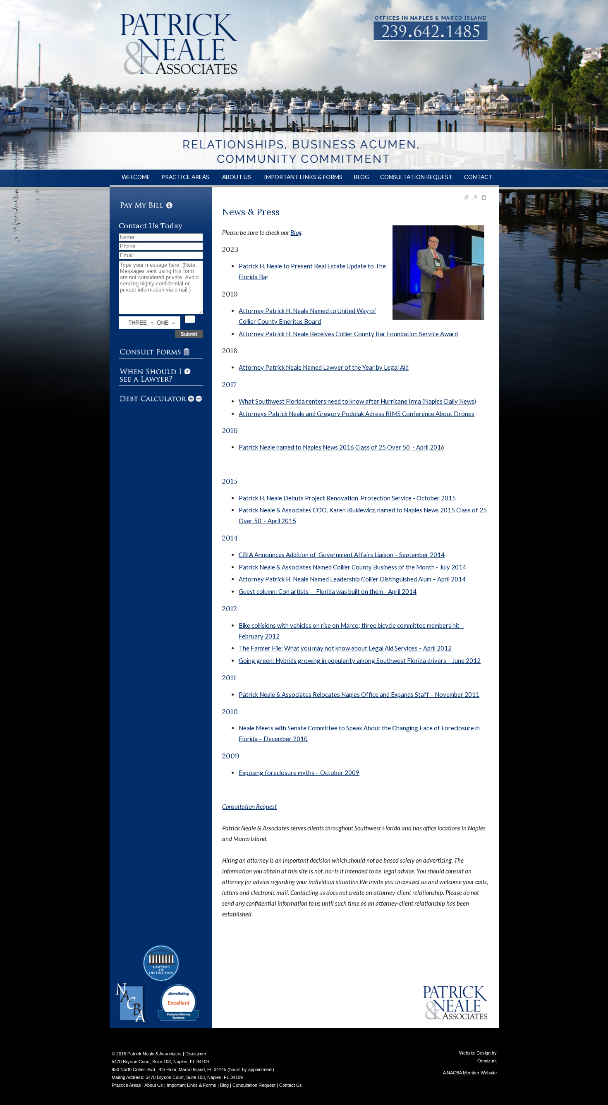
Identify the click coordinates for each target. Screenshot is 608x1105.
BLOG (361, 176)
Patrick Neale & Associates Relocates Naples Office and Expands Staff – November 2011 (359, 694)
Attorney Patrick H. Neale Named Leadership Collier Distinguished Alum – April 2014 (352, 579)
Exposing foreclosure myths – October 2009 (299, 772)
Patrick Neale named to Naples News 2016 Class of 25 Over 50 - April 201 (340, 447)
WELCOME (136, 176)
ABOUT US (237, 176)
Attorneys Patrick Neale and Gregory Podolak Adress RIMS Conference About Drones (356, 413)
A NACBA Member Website (470, 1072)
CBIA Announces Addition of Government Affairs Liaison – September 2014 (342, 554)
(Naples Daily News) (449, 401)
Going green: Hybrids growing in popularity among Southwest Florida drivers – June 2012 (360, 660)
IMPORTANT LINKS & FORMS (303, 176)
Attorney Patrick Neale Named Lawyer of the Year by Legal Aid (324, 367)
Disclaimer (195, 1053)
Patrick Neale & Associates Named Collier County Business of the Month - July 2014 (352, 567)
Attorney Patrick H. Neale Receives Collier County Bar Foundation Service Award (348, 333)
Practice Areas (126, 1085)
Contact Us (290, 1085)
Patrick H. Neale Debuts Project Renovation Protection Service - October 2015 (347, 498)
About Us (153, 1085)
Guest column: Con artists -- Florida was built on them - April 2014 (328, 591)
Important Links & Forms (191, 1085)
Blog (296, 232)
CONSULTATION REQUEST (416, 176)
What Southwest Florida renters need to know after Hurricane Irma (330, 401)
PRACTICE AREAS (186, 176)
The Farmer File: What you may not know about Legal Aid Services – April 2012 (345, 648)
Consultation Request (249, 806)
